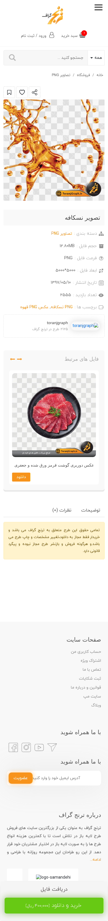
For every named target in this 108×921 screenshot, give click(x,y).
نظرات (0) (61, 510)
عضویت (21, 778)
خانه (99, 75)
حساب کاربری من (86, 652)
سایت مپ (92, 696)
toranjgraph (57, 322)
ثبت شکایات (90, 678)
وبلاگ (96, 705)
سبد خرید (73, 35)
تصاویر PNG (61, 75)
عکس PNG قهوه (34, 307)
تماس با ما (92, 669)
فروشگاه (83, 75)
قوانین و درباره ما (86, 687)
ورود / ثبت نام (34, 36)
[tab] (91, 510)
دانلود (21, 477)
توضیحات (90, 510)
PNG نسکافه (62, 307)
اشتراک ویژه (91, 661)
